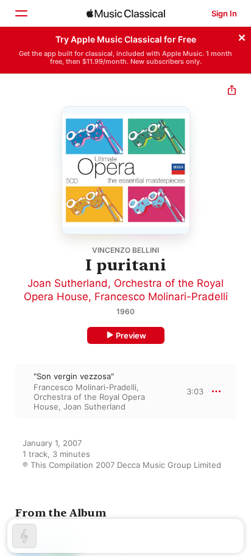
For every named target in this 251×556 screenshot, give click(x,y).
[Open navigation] (20, 13)
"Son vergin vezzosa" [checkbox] (74, 376)
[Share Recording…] (232, 91)
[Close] (242, 36)
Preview (131, 335)
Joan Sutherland (67, 283)
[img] (126, 13)
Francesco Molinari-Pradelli (161, 296)
